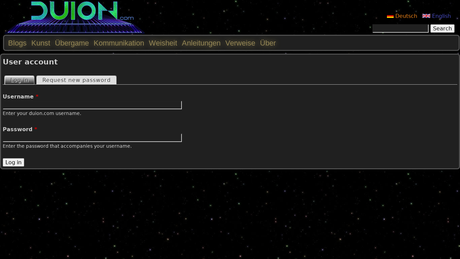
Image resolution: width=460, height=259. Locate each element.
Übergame (72, 43)
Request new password (76, 80)
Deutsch (405, 16)
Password (20, 129)
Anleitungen (201, 43)
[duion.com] (74, 32)
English (440, 16)
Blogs (17, 43)
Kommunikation (119, 43)
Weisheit (163, 43)
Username (20, 96)
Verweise (240, 43)
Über (268, 43)
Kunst (40, 43)
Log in (22, 80)
